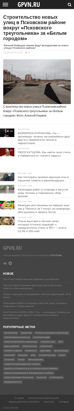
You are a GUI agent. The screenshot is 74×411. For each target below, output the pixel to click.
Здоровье (45, 351)
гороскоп (9, 355)
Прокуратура (29, 346)
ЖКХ (33, 355)
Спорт (62, 355)
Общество (26, 333)
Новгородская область (17, 337)
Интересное (10, 333)
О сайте (19, 398)
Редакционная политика (24, 402)
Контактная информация (43, 398)
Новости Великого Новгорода (20, 342)
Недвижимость (12, 382)
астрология (56, 377)
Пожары (22, 355)
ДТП (61, 342)
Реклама (49, 402)
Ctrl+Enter (56, 255)
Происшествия (41, 337)
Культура (9, 360)
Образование (35, 360)
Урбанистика (48, 342)
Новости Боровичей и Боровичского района (28, 373)
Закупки (41, 377)
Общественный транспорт (18, 377)
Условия (63, 402)
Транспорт (46, 346)
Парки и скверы (13, 351)
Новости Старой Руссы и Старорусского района (30, 368)
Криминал (31, 351)
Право (21, 360)
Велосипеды (61, 351)
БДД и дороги (11, 346)
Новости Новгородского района (22, 364)
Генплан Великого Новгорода (51, 333)
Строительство (47, 355)
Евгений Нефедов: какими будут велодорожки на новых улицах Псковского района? (36, 46)
